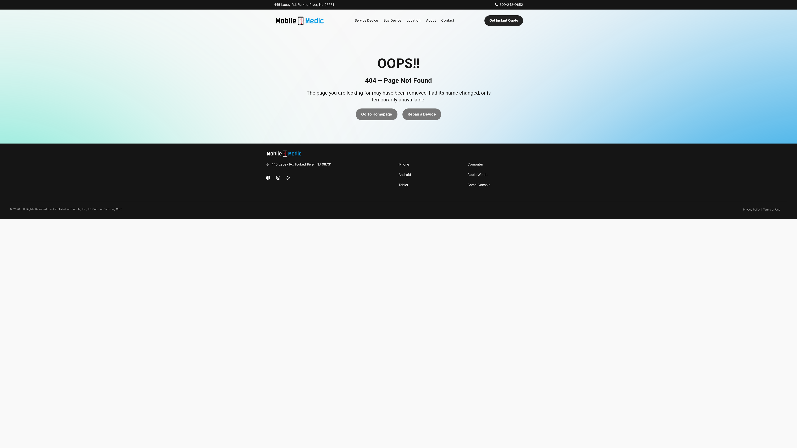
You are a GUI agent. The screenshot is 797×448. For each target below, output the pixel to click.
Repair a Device (422, 114)
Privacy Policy (751, 209)
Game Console (478, 185)
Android (404, 175)
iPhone (403, 164)
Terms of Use (771, 209)
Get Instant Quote (503, 20)
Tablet (403, 185)
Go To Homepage (376, 114)
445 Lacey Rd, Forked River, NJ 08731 (304, 4)
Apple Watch (477, 175)
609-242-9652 (511, 4)
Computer (475, 164)
